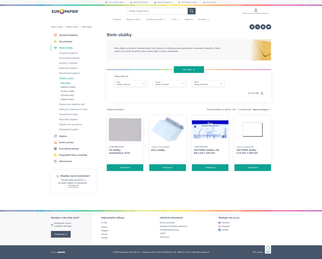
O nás (174, 19)
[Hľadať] (192, 11)
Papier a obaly (56, 27)
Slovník (104, 234)
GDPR (162, 233)
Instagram (226, 226)
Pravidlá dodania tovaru (169, 230)
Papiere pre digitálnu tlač (72, 104)
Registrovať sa (61, 234)
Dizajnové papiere (68, 53)
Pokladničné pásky (68, 129)
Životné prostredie (154, 19)
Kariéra (104, 227)
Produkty (117, 19)
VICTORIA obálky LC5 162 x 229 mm (247, 151)
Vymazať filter (254, 93)
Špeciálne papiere (68, 119)
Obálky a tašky (72, 27)
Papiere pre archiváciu (70, 124)
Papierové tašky (67, 99)
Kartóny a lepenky (68, 63)
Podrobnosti (125, 167)
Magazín (189, 19)
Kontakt (104, 238)
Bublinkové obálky (68, 87)
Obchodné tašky (67, 95)
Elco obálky (158, 150)
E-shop (104, 223)
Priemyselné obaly (68, 114)
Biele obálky (66, 83)
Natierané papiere (68, 68)
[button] (268, 26)
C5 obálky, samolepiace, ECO (119, 151)
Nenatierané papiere (69, 73)
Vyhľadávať (73, 186)
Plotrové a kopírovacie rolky (73, 109)
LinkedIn (225, 230)
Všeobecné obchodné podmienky (173, 226)
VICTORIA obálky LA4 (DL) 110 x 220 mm (206, 151)
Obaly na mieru (133, 19)
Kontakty (202, 19)
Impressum (164, 237)
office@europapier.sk (200, 252)
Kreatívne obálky (67, 91)
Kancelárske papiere (69, 58)
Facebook (226, 223)
